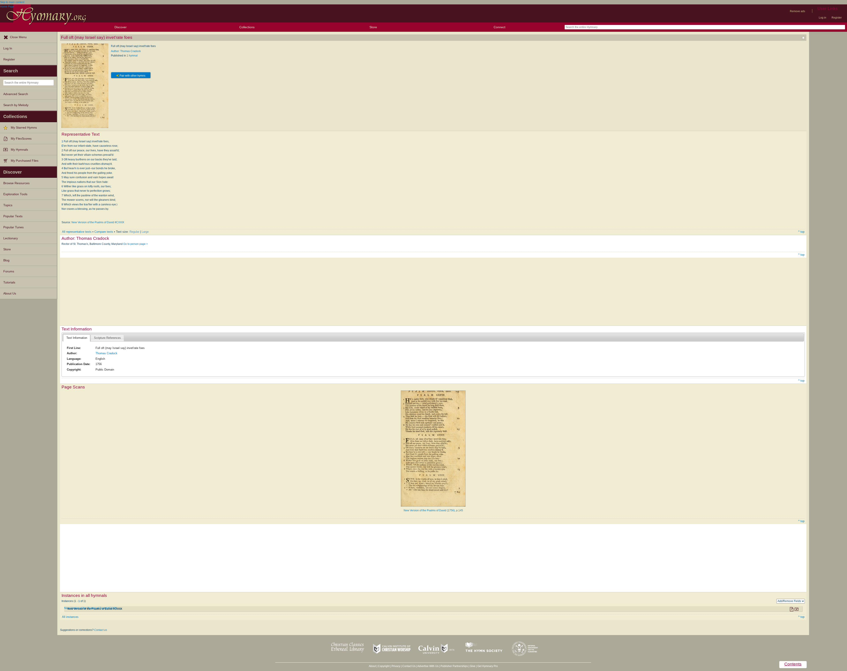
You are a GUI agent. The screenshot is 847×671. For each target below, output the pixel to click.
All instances (70, 617)
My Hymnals (19, 149)
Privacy (396, 666)
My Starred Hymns (24, 127)
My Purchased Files (24, 160)
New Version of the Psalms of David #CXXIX (97, 222)
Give (472, 666)
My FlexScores (21, 138)
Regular (134, 231)
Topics (7, 205)
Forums (8, 271)
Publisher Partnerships (454, 666)
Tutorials (9, 282)
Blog (6, 260)
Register (837, 17)
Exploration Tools (15, 194)
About (372, 666)
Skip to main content (12, 2)
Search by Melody (15, 105)
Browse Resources (16, 183)
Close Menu (18, 37)
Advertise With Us (427, 666)
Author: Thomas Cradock (126, 51)
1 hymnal (132, 55)
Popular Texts (12, 216)
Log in (822, 17)
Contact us (100, 630)
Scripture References (107, 337)
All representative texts (77, 231)
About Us (9, 293)
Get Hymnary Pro (487, 666)
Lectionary (10, 238)
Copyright (384, 666)
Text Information (76, 337)
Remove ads (797, 11)
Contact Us (409, 666)
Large (145, 231)
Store (373, 27)
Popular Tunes (13, 227)
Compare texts (103, 231)
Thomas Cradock (106, 353)
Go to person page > (135, 244)
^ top (801, 231)
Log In (7, 48)
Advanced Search (15, 94)
